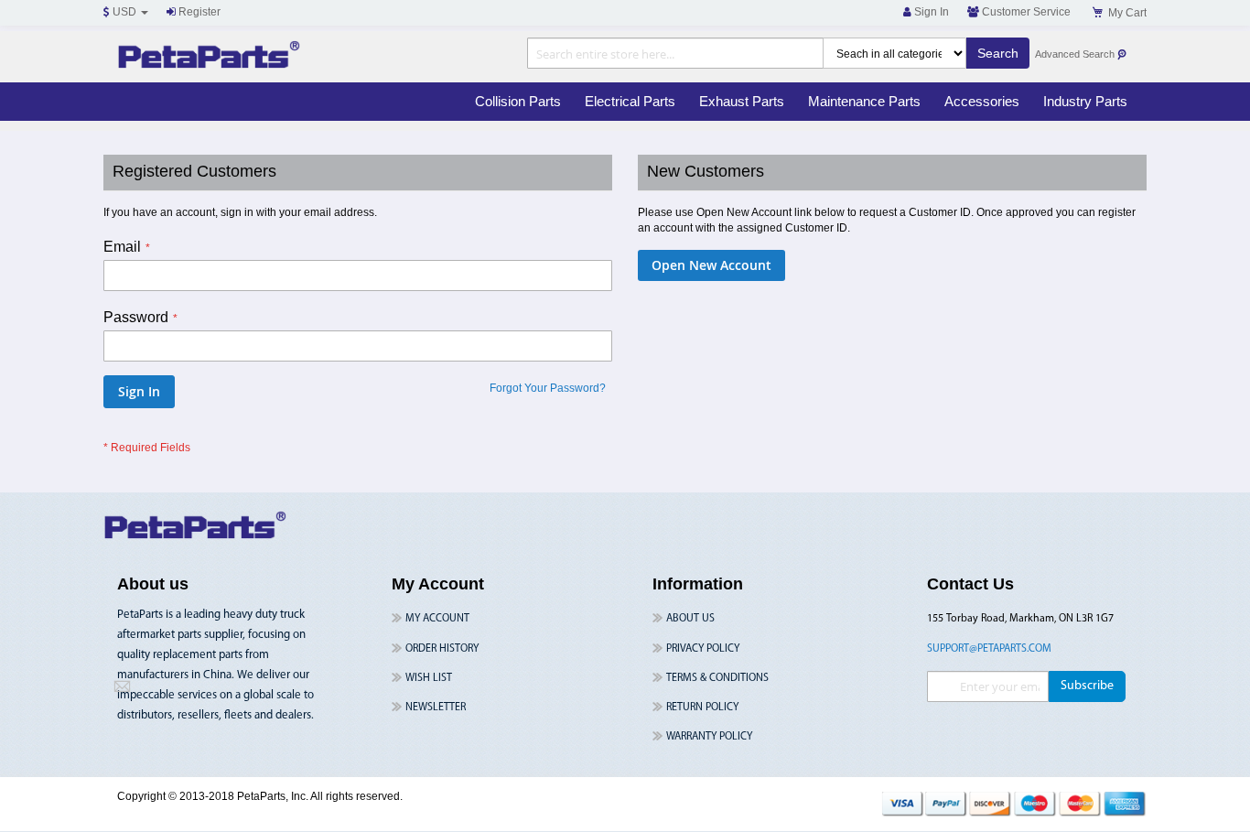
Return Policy (702, 707)
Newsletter (435, 707)
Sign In (930, 11)
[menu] (801, 101)
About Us (690, 618)
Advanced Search (1076, 54)
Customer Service (1025, 11)
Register (198, 11)
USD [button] (124, 11)
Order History (442, 648)
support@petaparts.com (989, 648)
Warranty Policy (709, 736)
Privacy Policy (702, 648)
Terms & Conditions (717, 678)
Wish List (428, 678)
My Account (437, 618)
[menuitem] (518, 101)
